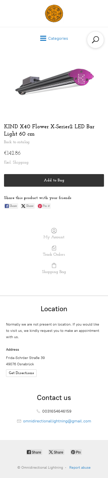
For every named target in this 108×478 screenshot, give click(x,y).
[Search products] (95, 39)
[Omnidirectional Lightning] (54, 13)
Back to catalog (17, 142)
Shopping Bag (54, 272)
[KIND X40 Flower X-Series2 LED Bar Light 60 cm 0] (54, 82)
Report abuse (80, 467)
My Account (53, 237)
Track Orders (54, 255)
